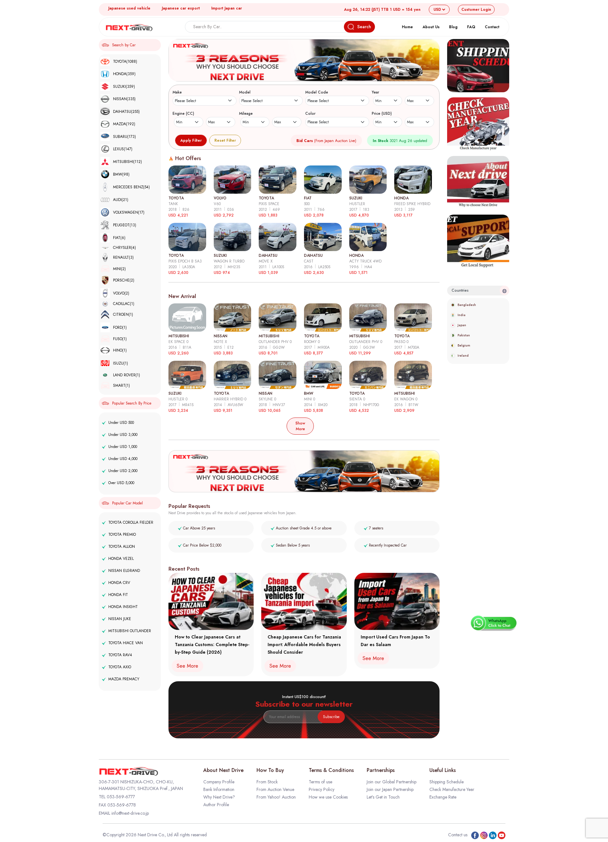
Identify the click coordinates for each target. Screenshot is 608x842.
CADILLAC (123, 304)
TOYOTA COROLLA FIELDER (130, 522)
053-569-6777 (121, 796)
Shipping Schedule (446, 782)
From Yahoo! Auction (276, 797)
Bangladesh (467, 304)
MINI (119, 269)
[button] (300, 74)
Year (375, 92)
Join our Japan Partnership (390, 789)
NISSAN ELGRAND (124, 570)
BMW (121, 174)
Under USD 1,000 (122, 447)
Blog (453, 27)
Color (310, 113)
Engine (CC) (183, 113)
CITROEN (123, 314)
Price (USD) (382, 113)
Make (177, 92)
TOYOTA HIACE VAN (125, 643)
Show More (300, 426)
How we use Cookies (328, 797)
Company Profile (218, 782)
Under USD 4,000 (122, 459)
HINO (120, 350)
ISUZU (120, 363)
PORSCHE (123, 280)
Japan (462, 325)
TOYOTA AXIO (119, 667)
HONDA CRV (119, 583)
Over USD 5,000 (121, 483)
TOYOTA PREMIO (122, 534)
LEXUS (122, 149)
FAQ (471, 27)
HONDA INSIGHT (123, 607)
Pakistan (464, 335)
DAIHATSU (126, 111)
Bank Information (218, 789)
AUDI (120, 200)
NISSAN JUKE (119, 619)
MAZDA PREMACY (123, 679)
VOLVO (121, 293)
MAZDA (124, 124)
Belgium (464, 345)
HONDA (124, 74)
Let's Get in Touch (383, 797)
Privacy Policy (321, 789)
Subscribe (331, 717)
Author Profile (216, 804)
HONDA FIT (118, 595)
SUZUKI (124, 86)
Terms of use (320, 782)
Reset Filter (225, 140)
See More (187, 666)
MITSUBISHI (127, 162)
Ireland (463, 355)
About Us (431, 27)
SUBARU (124, 136)
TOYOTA (125, 61)
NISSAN (124, 99)
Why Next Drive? (219, 797)
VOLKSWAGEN (128, 212)
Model (244, 92)
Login (476, 9)
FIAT (119, 238)
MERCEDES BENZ (131, 187)
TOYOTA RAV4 (120, 655)
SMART (121, 385)
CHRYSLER (124, 247)
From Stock (267, 782)
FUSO (120, 339)
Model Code (316, 92)
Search (364, 26)
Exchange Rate (442, 797)
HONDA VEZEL (121, 558)
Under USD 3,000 (122, 434)
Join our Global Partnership (391, 782)
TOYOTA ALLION (121, 546)
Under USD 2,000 (122, 471)
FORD (120, 327)
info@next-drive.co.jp (130, 813)
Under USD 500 (121, 422)
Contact (492, 27)
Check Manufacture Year (451, 789)
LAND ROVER (126, 375)
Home (407, 27)
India (462, 315)
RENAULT (123, 257)
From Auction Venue (275, 789)
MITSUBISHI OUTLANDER (129, 631)
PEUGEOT (124, 225)
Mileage (246, 113)
